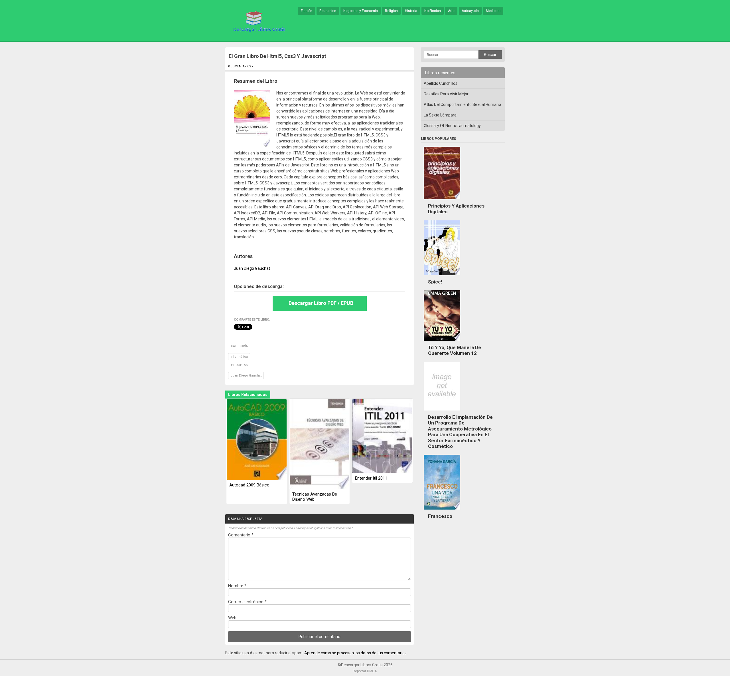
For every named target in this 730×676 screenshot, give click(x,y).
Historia (411, 11)
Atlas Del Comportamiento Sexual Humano (462, 104)
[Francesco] (442, 511)
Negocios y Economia (360, 11)
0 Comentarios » (240, 66)
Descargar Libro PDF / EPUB (321, 303)
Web (232, 617)
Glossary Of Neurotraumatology (452, 125)
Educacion (327, 11)
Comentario (241, 535)
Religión (391, 11)
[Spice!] (442, 276)
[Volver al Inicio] (258, 21)
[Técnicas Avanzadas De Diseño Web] (319, 444)
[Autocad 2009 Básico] (256, 440)
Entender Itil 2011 (371, 478)
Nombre (237, 585)
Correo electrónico (247, 601)
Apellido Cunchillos (440, 83)
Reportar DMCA (365, 671)
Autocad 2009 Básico (249, 485)
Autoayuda (470, 11)
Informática (239, 357)
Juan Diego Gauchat (245, 375)
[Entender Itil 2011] (382, 436)
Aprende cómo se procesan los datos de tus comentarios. (355, 653)
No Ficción (432, 11)
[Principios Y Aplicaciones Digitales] (442, 200)
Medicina (493, 11)
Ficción (306, 11)
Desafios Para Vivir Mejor (446, 94)
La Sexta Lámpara (440, 115)
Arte (451, 11)
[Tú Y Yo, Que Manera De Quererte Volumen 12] (442, 342)
